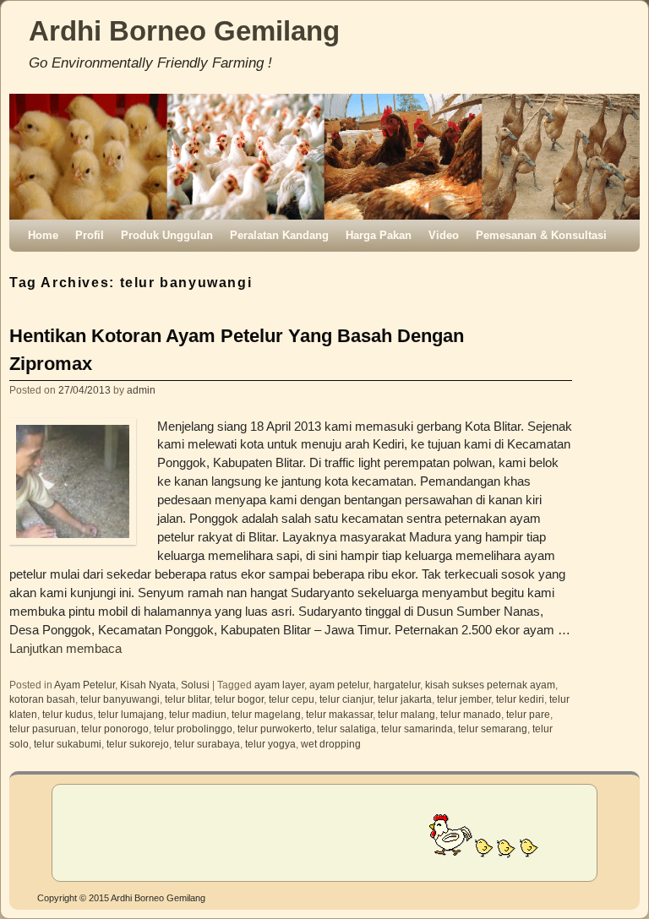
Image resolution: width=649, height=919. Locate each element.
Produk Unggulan (167, 235)
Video (443, 235)
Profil (89, 235)
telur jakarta (405, 698)
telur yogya (270, 743)
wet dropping (331, 743)
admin (141, 389)
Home (43, 235)
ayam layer (279, 684)
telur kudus (67, 714)
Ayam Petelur (84, 684)
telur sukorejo (137, 743)
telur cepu (291, 698)
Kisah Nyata (148, 684)
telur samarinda (417, 728)
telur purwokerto (274, 728)
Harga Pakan (379, 235)
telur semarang (492, 728)
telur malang (406, 714)
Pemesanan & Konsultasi (541, 235)
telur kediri (520, 698)
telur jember (464, 698)
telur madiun (197, 714)
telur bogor (239, 698)
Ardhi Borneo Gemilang (184, 30)
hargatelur (397, 684)
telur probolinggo (193, 728)
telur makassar (339, 714)
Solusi (195, 684)
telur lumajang (131, 714)
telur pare (528, 714)
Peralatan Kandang (279, 235)
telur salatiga (346, 728)
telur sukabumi (67, 743)
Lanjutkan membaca (65, 648)
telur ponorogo (115, 728)
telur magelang (266, 714)
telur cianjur (346, 698)
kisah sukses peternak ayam (490, 684)
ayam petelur (338, 684)
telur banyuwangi (120, 698)
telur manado (470, 714)
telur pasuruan (42, 728)
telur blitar (187, 698)
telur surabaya (207, 743)
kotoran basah (42, 698)
